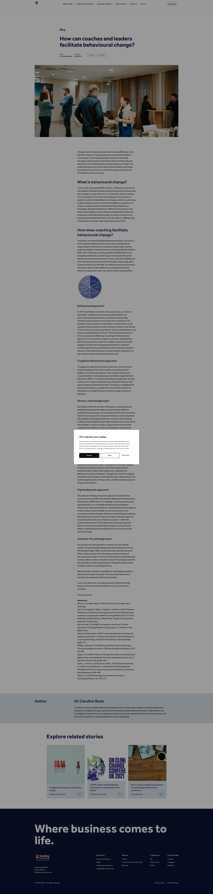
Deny (109, 455)
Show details (125, 455)
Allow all (89, 455)
